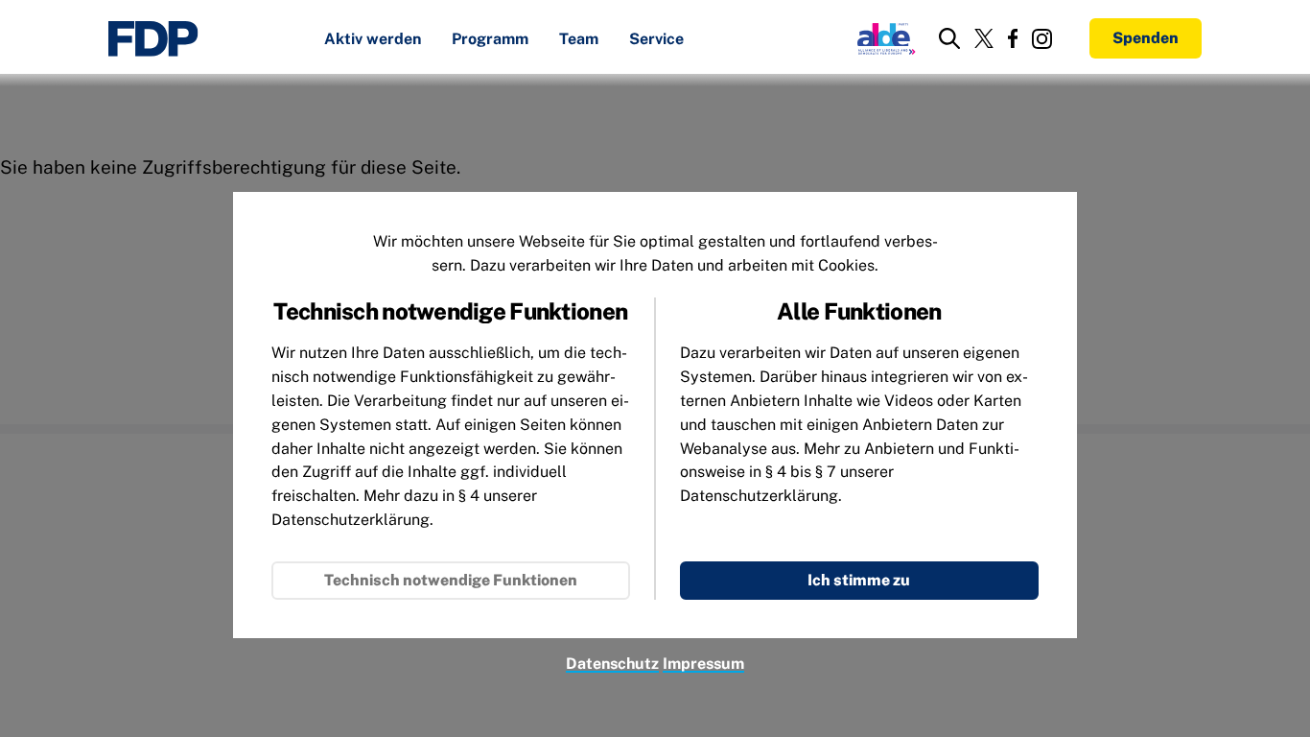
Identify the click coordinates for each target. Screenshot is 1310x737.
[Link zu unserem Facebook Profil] (1013, 38)
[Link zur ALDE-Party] (882, 38)
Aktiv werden (372, 40)
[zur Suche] (949, 38)
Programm (490, 40)
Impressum (703, 663)
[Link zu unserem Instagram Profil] (1042, 39)
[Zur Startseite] (153, 39)
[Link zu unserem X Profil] (984, 38)
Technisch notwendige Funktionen (450, 580)
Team (578, 40)
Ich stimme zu (858, 580)
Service (656, 40)
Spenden (1145, 38)
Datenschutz (612, 663)
